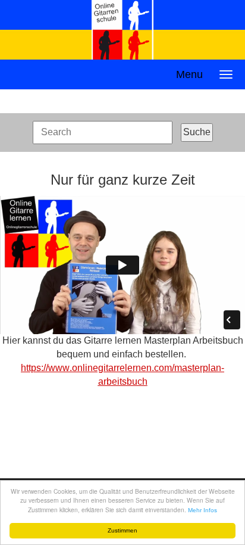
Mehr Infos (202, 510)
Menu (189, 74)
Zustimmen (122, 530)
